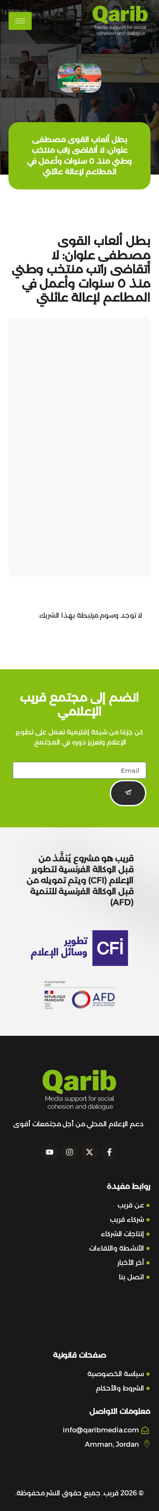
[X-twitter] (89, 1152)
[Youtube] (50, 1152)
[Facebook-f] (109, 1152)
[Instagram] (69, 1152)
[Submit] (128, 793)
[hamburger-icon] (20, 21)
